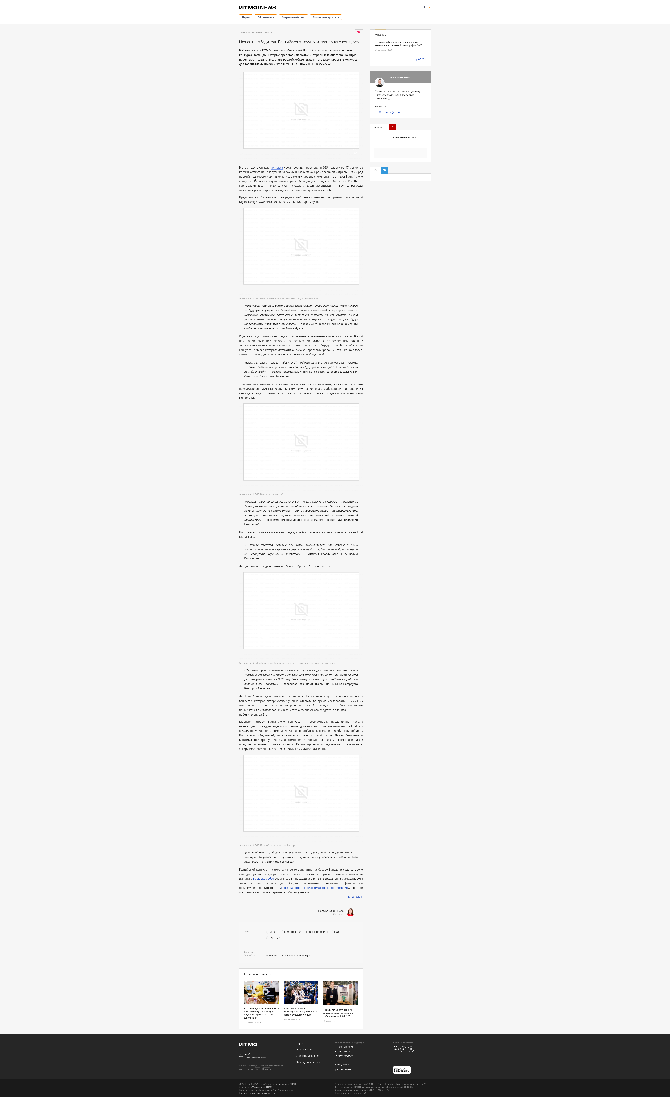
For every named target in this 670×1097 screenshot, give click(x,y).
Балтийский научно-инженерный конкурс (306, 931)
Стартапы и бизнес (293, 17)
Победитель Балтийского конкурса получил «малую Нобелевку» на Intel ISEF (338, 1013)
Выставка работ (263, 879)
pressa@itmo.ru (343, 1069)
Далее (420, 59)
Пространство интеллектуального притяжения (314, 888)
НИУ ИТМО (274, 938)
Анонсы (380, 35)
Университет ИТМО (404, 137)
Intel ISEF (273, 931)
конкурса (277, 167)
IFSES (337, 931)
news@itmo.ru (394, 112)
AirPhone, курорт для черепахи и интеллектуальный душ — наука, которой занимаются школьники (261, 1013)
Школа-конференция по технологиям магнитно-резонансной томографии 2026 (398, 43)
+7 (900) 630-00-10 (344, 1047)
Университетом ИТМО (284, 1084)
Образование (266, 17)
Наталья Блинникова (331, 911)
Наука (246, 17)
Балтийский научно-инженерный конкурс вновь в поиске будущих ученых (300, 1011)
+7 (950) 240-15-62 (344, 1056)
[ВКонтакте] (358, 32)
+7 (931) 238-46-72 (344, 1051)
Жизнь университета (326, 17)
